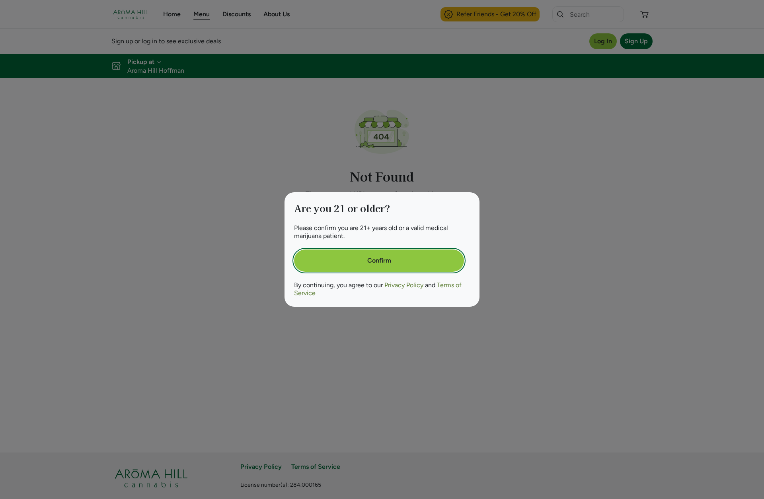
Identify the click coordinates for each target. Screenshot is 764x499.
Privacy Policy (403, 285)
